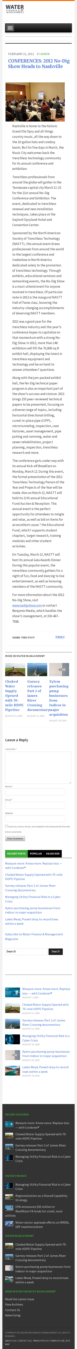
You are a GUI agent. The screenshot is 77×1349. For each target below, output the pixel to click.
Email (8, 799)
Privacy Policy (41, 1340)
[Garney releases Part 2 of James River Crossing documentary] (37, 671)
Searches (53, 853)
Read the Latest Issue (19, 1299)
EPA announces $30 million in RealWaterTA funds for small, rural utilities (33, 1211)
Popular (36, 853)
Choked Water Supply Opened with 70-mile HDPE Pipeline (14, 696)
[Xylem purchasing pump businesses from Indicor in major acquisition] (59, 671)
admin (45, 54)
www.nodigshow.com (27, 605)
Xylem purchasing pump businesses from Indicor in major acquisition (59, 698)
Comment (11, 749)
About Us (10, 1340)
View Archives (14, 1304)
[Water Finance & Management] (15, 11)
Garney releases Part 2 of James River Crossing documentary (37, 696)
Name (9, 786)
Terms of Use (57, 1340)
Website (9, 813)
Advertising (13, 1315)
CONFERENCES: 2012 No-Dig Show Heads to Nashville (39, 63)
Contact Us (12, 1310)
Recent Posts (16, 853)
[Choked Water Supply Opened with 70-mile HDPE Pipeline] (15, 671)
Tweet (60, 636)
